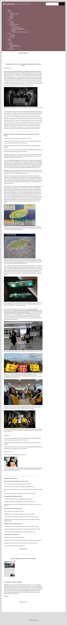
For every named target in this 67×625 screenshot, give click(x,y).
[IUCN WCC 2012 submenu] (17, 25)
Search (61, 4)
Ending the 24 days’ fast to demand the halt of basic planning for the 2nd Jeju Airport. (23, 64)
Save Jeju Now (9, 4)
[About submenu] (11, 11)
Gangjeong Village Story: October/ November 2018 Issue (23, 558)
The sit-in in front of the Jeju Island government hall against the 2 (17, 71)
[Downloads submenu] (13, 43)
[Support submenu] (11, 39)
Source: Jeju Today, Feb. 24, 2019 (16, 229)
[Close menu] (8, 7)
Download (6, 596)
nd (31, 70)
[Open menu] (4, 28)
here (33, 408)
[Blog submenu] (10, 20)
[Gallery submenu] (11, 33)
